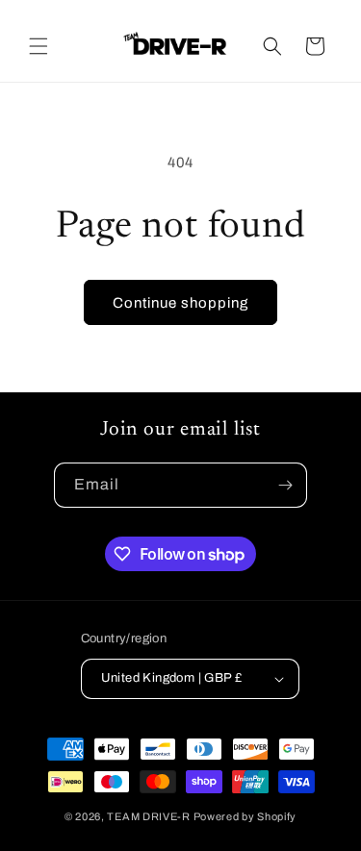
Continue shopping (180, 303)
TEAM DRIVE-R (148, 816)
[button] (38, 46)
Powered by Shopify (245, 816)
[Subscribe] (285, 485)
